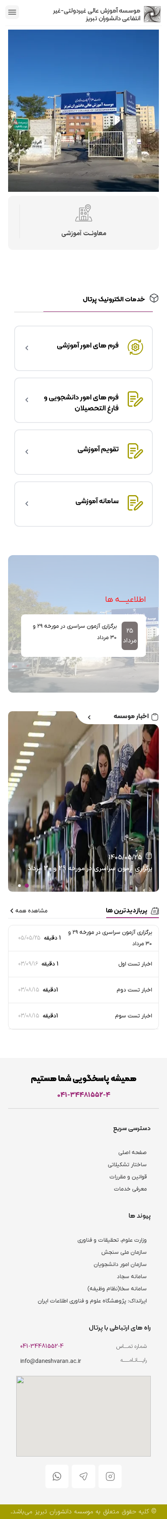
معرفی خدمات (130, 1189)
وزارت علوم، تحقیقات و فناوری (112, 1240)
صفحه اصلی (132, 1152)
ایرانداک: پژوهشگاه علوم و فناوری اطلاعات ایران (92, 1301)
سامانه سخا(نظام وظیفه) (117, 1289)
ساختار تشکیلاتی (127, 1165)
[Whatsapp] (57, 1476)
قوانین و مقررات (128, 1177)
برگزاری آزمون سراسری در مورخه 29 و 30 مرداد (90, 868)
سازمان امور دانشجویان (120, 1264)
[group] (83, 635)
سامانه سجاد (132, 1277)
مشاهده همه (31, 911)
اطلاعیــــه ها (125, 599)
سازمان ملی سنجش (124, 1252)
